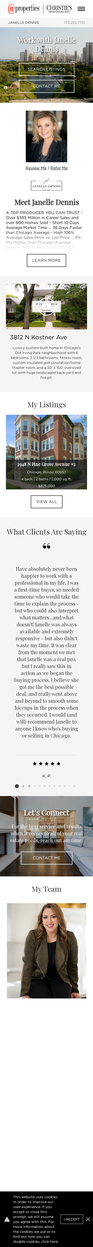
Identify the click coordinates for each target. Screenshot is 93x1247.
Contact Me (47, 86)
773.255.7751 (74, 23)
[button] (88, 1219)
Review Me (36, 168)
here (54, 1242)
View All (46, 501)
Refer (59, 168)
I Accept (72, 1219)
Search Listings (46, 69)
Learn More (46, 260)
